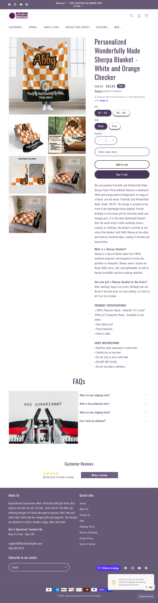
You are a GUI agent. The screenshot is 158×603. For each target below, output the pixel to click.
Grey (114, 126)
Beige (101, 126)
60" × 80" (121, 112)
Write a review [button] (99, 475)
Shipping (98, 90)
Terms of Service (87, 544)
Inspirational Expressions (75, 595)
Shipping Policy (87, 526)
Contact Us (85, 515)
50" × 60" (103, 112)
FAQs (82, 520)
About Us (84, 509)
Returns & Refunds (89, 532)
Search (83, 503)
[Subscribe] (65, 567)
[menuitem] (16, 27)
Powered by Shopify (93, 595)
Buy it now (122, 174)
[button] (131, 15)
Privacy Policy (86, 538)
